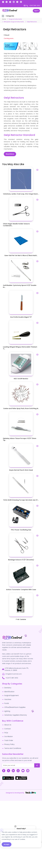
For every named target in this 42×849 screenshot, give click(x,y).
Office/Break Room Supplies (14, 706)
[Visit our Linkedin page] (7, 2)
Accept (6, 844)
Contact (7, 726)
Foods (6, 702)
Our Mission (8, 734)
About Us (7, 723)
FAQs (6, 730)
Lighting (7, 709)
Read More (10, 154)
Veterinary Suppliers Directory (14, 713)
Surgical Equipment (11, 694)
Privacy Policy (9, 741)
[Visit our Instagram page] (10, 2)
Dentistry (7, 687)
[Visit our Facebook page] (3, 2)
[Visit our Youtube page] (14, 2)
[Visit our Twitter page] (17, 2)
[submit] (37, 762)
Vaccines (7, 698)
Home (4, 19)
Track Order (8, 738)
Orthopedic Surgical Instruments (14, 21)
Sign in (36, 10)
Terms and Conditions (12, 745)
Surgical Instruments (15, 19)
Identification (9, 691)
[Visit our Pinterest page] (21, 2)
